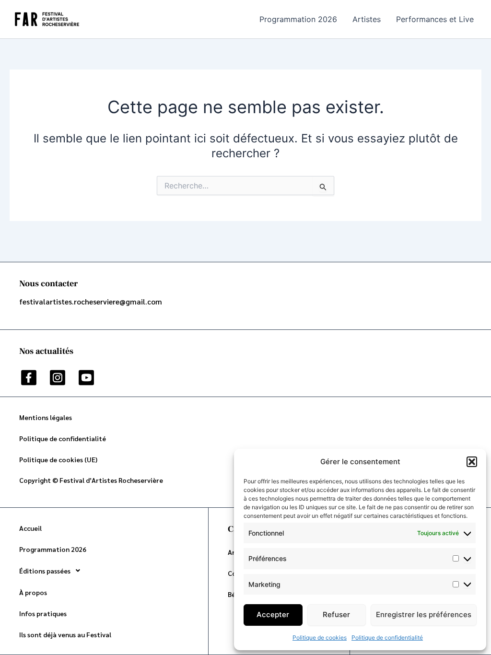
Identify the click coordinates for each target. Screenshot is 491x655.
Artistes (366, 19)
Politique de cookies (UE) (58, 459)
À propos (33, 592)
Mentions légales (45, 417)
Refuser (336, 614)
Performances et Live (435, 19)
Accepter (273, 614)
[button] (472, 462)
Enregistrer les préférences (423, 614)
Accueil (30, 528)
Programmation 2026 (298, 19)
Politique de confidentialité (387, 637)
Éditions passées (44, 570)
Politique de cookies (319, 637)
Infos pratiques (43, 613)
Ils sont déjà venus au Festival (65, 634)
